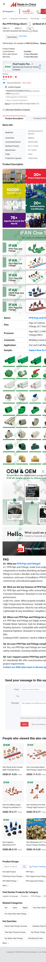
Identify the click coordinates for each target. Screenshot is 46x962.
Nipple (25, 907)
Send (24, 724)
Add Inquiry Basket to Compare (17, 109)
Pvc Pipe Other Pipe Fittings (15, 913)
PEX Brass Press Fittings (12, 876)
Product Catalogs (38, 866)
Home (5, 18)
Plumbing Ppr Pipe (35, 938)
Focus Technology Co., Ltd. (32, 952)
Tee (6, 907)
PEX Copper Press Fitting (36, 876)
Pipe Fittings (35, 18)
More (5, 943)
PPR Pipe (29, 871)
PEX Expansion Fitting (34, 881)
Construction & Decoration (19, 18)
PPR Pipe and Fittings (28, 563)
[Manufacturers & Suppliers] (23, 4)
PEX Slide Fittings (9, 881)
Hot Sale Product (9, 871)
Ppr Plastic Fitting (38, 932)
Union (15, 907)
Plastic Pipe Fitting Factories (16, 926)
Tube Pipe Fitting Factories (15, 932)
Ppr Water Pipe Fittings (14, 938)
